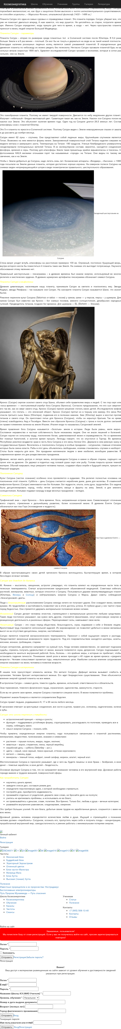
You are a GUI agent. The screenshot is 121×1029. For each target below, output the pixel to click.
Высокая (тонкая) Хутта (18, 878)
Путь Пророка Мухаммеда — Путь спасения (23, 893)
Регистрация (6, 842)
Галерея (88, 4)
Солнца (30, 594)
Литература (104, 4)
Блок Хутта (11, 875)
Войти (3, 837)
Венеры (17, 594)
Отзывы (73, 916)
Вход (15, 1015)
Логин (4, 944)
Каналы (10, 905)
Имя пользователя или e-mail (16, 1022)
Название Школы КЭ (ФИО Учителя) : (21, 993)
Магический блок (15, 856)
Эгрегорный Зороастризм (19, 863)
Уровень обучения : (11, 997)
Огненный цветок (15, 866)
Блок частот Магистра (17, 869)
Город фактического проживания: (19, 1010)
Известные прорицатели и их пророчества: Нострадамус (29, 886)
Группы (76, 4)
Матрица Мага (13, 872)
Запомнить (8, 952)
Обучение (47, 4)
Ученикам (62, 4)
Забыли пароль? (34, 957)
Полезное (5, 883)
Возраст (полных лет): (12, 1006)
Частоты (10, 908)
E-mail (4, 984)
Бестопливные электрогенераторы (18, 890)
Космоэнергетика (15, 4)
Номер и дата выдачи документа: (18, 1002)
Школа (34, 4)
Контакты (74, 913)
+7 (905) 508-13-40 (79, 910)
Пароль (5, 948)
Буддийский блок (15, 860)
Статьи (72, 899)
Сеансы (10, 912)
